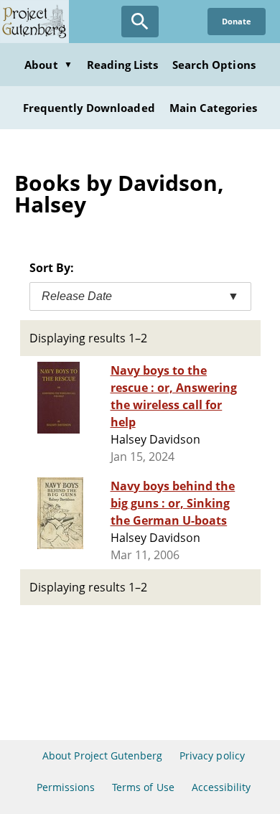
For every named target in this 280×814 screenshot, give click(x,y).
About (48, 64)
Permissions (66, 787)
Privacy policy (212, 755)
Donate (236, 21)
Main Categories (213, 107)
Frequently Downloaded (89, 107)
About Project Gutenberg (102, 755)
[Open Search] (140, 21)
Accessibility (221, 787)
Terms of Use (143, 787)
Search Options (214, 64)
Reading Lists (123, 64)
